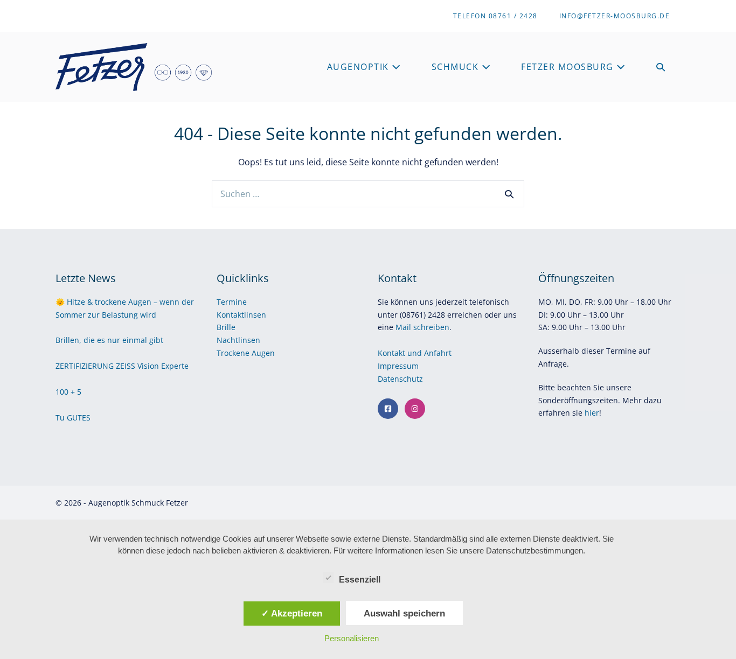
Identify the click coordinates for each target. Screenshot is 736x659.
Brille (226, 327)
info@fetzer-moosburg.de (614, 15)
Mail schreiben (422, 327)
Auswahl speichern (404, 613)
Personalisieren (351, 638)
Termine (232, 302)
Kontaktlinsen (241, 315)
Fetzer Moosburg (568, 67)
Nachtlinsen (238, 340)
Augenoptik (359, 67)
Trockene (234, 353)
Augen (263, 353)
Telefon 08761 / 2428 (495, 15)
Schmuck (457, 67)
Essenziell (359, 579)
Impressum (399, 366)
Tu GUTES (73, 417)
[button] (661, 67)
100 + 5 (68, 392)
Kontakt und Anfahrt (415, 353)
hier (592, 413)
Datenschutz (401, 379)
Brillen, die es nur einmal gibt (109, 340)
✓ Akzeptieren (291, 613)
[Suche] (509, 194)
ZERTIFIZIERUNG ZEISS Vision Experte (122, 366)
